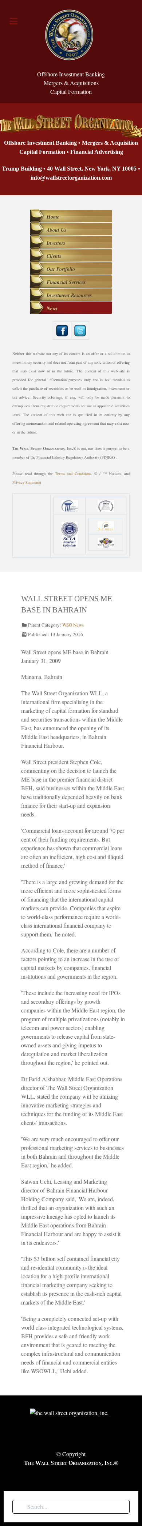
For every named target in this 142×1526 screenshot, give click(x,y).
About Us (56, 229)
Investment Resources (69, 295)
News (52, 308)
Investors (56, 243)
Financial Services (66, 282)
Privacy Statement (26, 482)
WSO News (73, 625)
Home (53, 216)
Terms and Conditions (73, 473)
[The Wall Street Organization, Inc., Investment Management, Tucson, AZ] (27, 525)
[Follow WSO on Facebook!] (62, 329)
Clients (54, 256)
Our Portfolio (61, 269)
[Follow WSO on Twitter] (80, 329)
